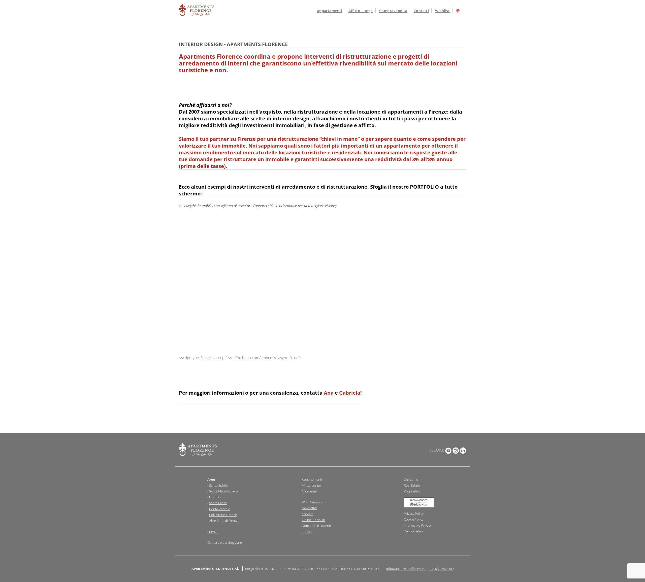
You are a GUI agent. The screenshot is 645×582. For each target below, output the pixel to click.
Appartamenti (329, 10)
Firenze (212, 531)
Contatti (421, 10)
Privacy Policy (414, 513)
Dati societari (413, 531)
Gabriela (349, 392)
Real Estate (412, 485)
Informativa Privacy (418, 525)
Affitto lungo (360, 10)
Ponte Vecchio (219, 509)
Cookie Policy (413, 519)
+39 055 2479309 (441, 568)
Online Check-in (313, 520)
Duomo (214, 497)
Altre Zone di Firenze (224, 520)
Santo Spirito (218, 485)
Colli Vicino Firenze (223, 514)
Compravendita (393, 10)
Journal (307, 531)
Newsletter (309, 508)
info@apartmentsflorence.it (406, 568)
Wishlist (442, 10)
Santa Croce (218, 503)
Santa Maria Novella (223, 491)
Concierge (309, 491)
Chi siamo (411, 479)
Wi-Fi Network (312, 502)
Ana (329, 392)
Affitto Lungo (311, 485)
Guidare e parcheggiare (224, 542)
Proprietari (412, 491)
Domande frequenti (316, 525)
